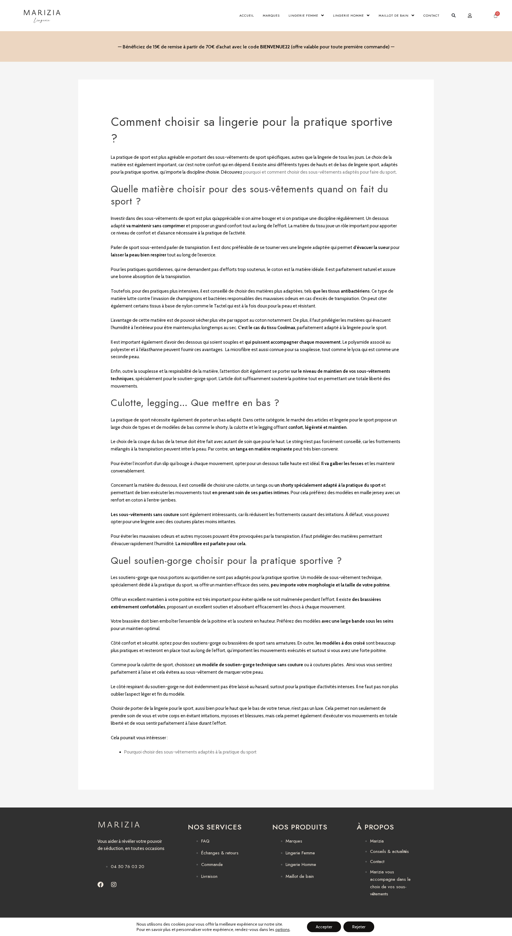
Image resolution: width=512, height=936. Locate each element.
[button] (453, 15)
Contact (431, 15)
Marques (271, 15)
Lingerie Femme (303, 15)
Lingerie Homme (348, 15)
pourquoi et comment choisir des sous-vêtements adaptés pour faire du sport (319, 172)
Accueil (246, 15)
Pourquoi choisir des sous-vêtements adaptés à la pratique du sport (190, 752)
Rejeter (358, 926)
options (282, 929)
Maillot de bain (394, 15)
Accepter (324, 926)
